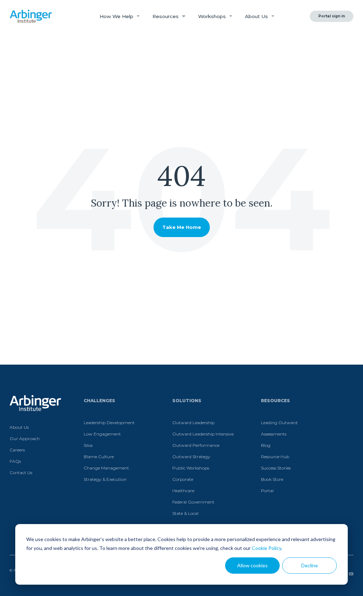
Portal (267, 490)
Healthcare (183, 490)
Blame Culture (99, 456)
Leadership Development (109, 422)
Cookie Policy (266, 548)
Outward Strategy (191, 456)
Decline (309, 565)
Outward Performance (195, 445)
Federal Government (193, 502)
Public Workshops (190, 468)
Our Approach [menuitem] (25, 438)
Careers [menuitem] (17, 449)
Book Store (272, 479)
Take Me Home (181, 227)
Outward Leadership (193, 422)
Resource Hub (275, 456)
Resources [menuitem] (275, 400)
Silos (88, 445)
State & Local (185, 513)
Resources (166, 16)
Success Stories (276, 468)
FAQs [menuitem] (15, 461)
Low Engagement (102, 434)
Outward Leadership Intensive (203, 434)
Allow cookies (252, 565)
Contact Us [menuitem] (21, 472)
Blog (265, 445)
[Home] (31, 16)
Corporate (182, 479)
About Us (257, 16)
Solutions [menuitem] (186, 400)
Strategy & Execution (105, 479)
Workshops (212, 16)
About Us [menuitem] (19, 427)
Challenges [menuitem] (99, 400)
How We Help (117, 16)
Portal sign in (331, 16)
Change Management (106, 468)
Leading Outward (279, 422)
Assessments (273, 434)
